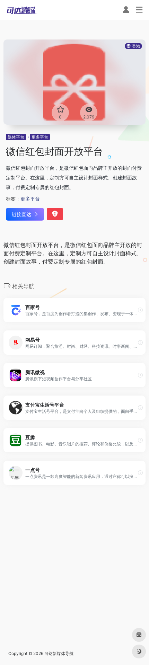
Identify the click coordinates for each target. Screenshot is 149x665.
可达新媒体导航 (58, 653)
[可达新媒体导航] (22, 10)
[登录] (126, 10)
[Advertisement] (74, 567)
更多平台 (40, 137)
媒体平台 (16, 137)
